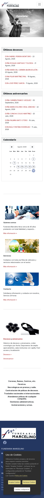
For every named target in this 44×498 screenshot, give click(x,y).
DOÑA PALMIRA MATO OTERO (16, 120)
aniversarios (17, 339)
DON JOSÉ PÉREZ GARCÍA (14, 83)
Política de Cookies (21, 476)
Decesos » (7, 354)
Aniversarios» (8, 359)
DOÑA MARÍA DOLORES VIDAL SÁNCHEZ (20, 107)
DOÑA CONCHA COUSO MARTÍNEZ (18, 114)
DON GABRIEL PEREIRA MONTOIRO (18, 56)
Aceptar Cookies (14, 482)
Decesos (7, 339)
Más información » (10, 233)
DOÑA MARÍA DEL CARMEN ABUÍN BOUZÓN (21, 70)
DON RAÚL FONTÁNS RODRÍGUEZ (17, 127)
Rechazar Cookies (29, 482)
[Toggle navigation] (39, 4)
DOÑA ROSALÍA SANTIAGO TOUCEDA (19, 63)
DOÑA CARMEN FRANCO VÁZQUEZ (18, 100)
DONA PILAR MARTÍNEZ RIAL (15, 76)
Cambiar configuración (22, 489)
